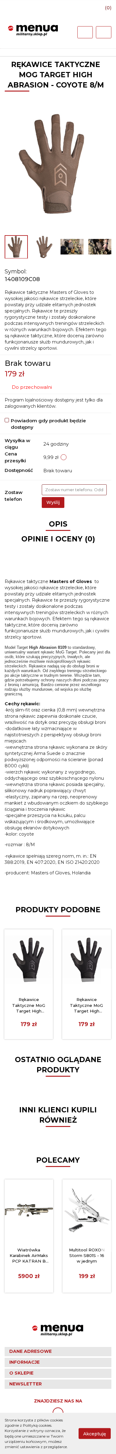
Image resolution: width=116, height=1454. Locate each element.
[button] (58, 1351)
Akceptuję (94, 1433)
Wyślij (53, 502)
